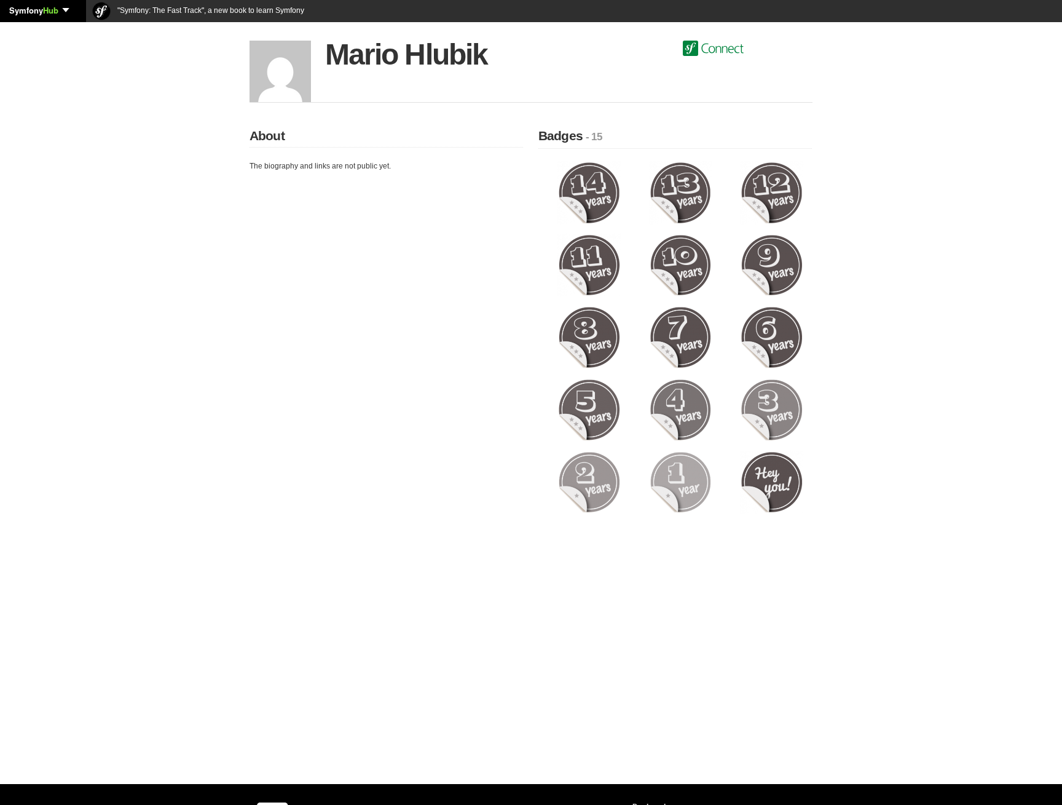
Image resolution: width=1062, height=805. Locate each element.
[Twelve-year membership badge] (771, 192)
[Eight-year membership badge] (589, 337)
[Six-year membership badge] (771, 337)
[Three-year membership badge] (771, 409)
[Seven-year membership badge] (680, 337)
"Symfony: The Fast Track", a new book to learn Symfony (210, 10)
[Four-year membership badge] (680, 409)
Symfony (33, 10)
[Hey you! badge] (771, 481)
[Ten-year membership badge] (680, 264)
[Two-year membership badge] (589, 481)
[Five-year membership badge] (589, 409)
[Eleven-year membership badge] (589, 264)
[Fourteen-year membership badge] (589, 192)
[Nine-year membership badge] (771, 264)
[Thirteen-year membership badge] (680, 192)
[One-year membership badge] (680, 481)
